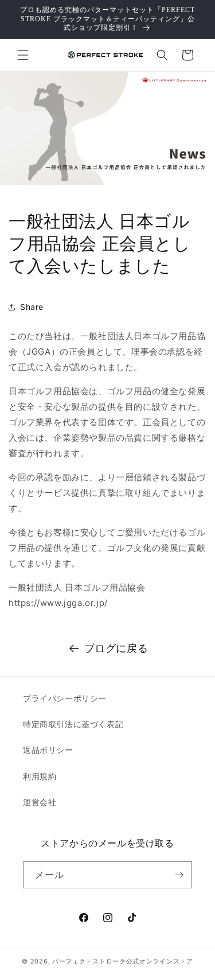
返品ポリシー (48, 750)
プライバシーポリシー (65, 698)
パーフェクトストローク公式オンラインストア (122, 961)
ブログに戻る (116, 648)
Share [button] (32, 307)
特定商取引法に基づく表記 (73, 724)
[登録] (178, 874)
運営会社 (39, 802)
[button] (23, 55)
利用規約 (39, 776)
